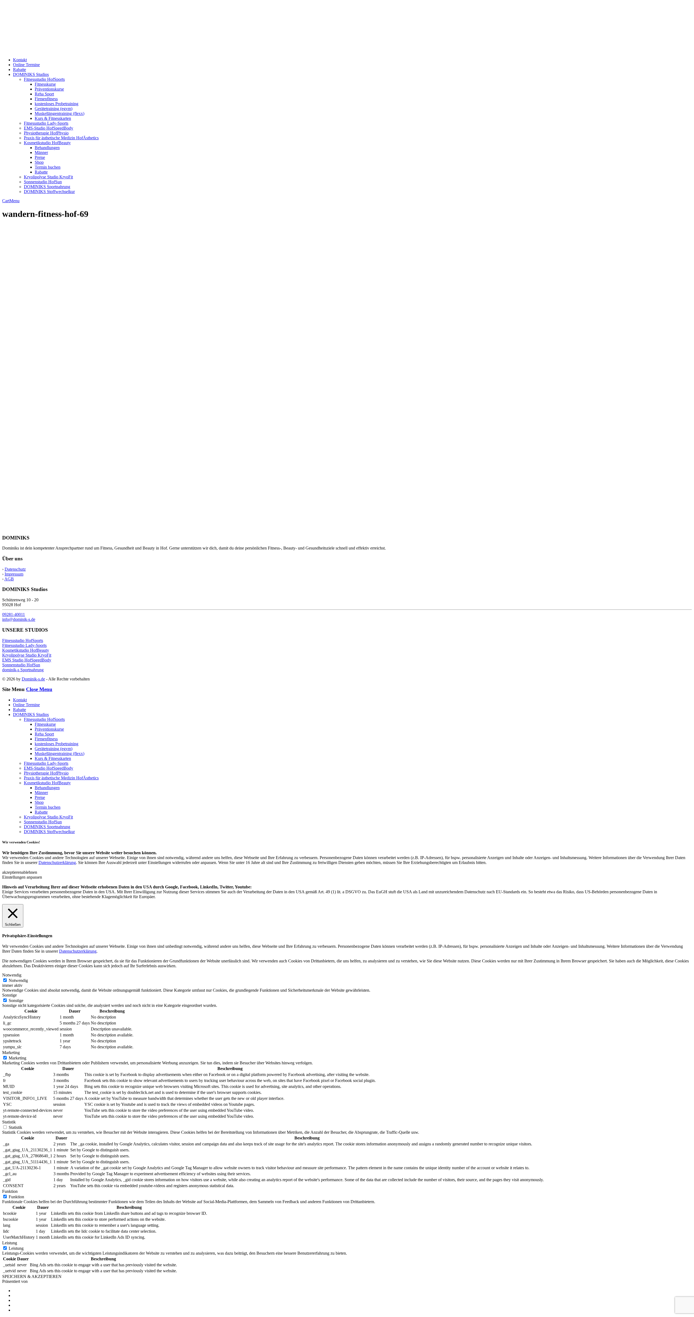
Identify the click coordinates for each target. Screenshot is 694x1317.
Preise (40, 157)
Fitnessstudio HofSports (44, 79)
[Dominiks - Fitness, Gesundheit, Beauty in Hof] (59, 50)
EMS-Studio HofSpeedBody (48, 128)
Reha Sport (44, 94)
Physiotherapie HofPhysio (46, 133)
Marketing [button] (11, 1052)
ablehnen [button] (29, 872)
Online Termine (26, 64)
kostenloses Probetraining (56, 103)
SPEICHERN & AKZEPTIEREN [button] (32, 1276)
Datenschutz (15, 569)
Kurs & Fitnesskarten (53, 118)
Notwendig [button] (11, 975)
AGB (9, 579)
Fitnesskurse (45, 84)
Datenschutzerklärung (57, 862)
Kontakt (20, 59)
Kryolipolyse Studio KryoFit (48, 177)
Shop (39, 162)
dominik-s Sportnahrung (23, 669)
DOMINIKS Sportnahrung (47, 186)
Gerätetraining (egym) (53, 108)
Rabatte (19, 69)
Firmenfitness (46, 99)
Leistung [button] (9, 1243)
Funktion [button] (10, 1191)
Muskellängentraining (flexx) (59, 113)
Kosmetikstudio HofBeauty (47, 142)
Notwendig (18, 980)
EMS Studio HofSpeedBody (26, 660)
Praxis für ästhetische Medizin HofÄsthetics (61, 138)
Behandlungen (47, 147)
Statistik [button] (9, 1122)
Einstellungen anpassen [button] (22, 877)
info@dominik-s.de (18, 619)
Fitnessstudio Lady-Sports (46, 123)
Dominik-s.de (33, 679)
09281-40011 (13, 614)
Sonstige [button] (9, 995)
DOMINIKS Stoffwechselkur (49, 191)
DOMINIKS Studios (31, 74)
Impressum (14, 574)
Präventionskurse (49, 89)
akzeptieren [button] (12, 872)
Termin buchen (47, 167)
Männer (41, 152)
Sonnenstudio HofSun (43, 181)
